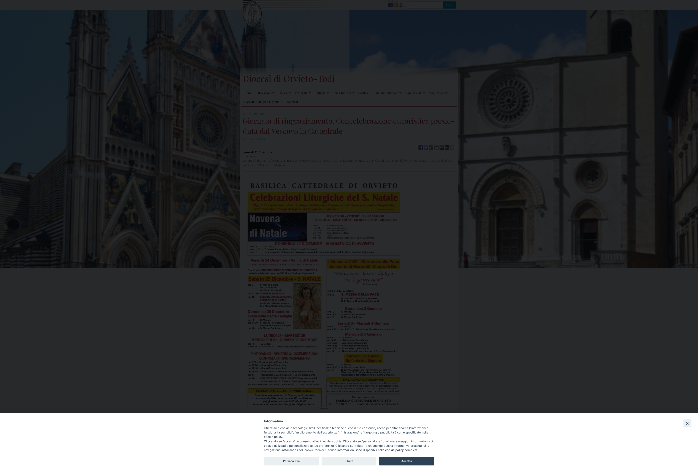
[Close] (687, 423)
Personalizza (291, 461)
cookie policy (394, 450)
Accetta (406, 461)
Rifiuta (349, 461)
